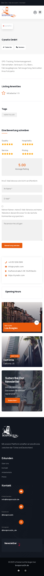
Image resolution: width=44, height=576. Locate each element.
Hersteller (9, 115)
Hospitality (27, 140)
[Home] (9, 12)
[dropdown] (40, 12)
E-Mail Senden (6, 496)
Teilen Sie (8, 47)
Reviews (21, 47)
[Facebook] (18, 570)
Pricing (25, 150)
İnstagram (5, 527)
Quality (5, 140)
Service (5, 150)
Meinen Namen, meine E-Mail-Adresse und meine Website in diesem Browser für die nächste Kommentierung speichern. (22, 213)
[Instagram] (25, 570)
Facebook (5, 512)
